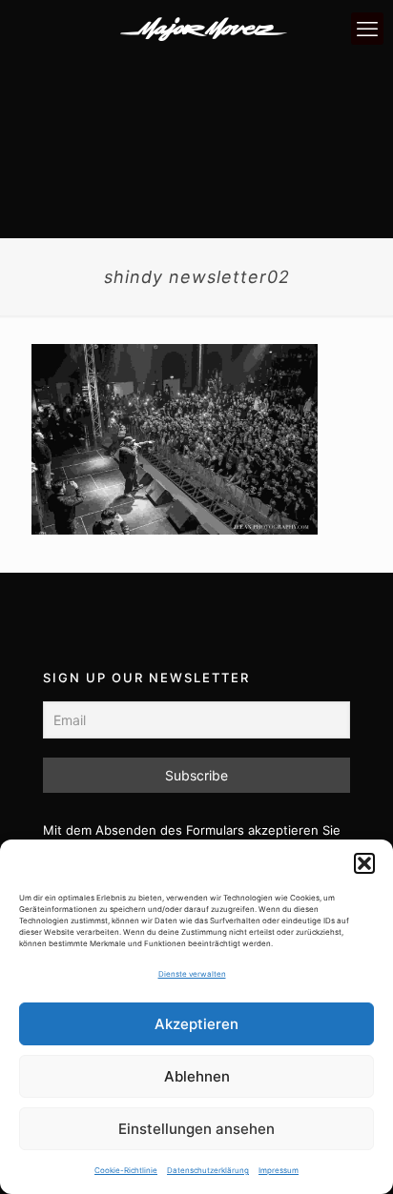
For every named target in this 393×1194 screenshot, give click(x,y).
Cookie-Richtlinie (125, 1170)
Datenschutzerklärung (208, 1170)
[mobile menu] (367, 28)
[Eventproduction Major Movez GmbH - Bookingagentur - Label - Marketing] (203, 28)
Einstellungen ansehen (196, 1129)
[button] (364, 863)
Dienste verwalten (192, 974)
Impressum (279, 1170)
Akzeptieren (196, 1024)
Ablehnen (197, 1076)
